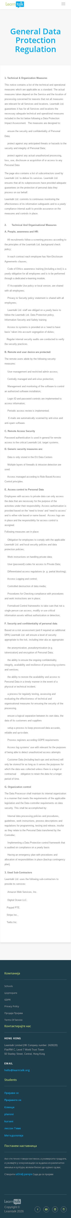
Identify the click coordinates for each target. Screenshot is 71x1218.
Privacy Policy (11, 1006)
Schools (8, 986)
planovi (9, 1114)
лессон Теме (12, 1128)
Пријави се (11, 1093)
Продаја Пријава (13, 1013)
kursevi (8, 1121)
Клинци (9, 1107)
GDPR (7, 999)
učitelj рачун (24, 1174)
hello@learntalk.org (17, 1070)
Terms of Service (13, 1019)
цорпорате (10, 993)
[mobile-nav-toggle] (64, 4)
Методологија (13, 1135)
